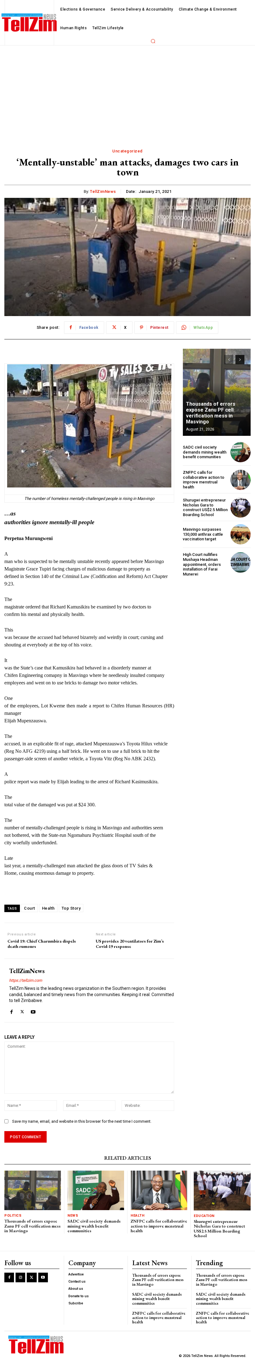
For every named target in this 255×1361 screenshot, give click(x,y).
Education (204, 1216)
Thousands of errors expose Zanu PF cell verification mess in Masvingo (210, 413)
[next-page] (239, 359)
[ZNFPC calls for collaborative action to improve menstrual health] (240, 480)
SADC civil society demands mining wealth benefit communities (204, 452)
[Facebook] (11, 1010)
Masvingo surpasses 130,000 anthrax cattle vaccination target (203, 534)
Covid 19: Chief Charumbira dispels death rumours (41, 944)
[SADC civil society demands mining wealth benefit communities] (240, 452)
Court (29, 908)
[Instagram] (20, 1277)
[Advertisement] (127, 92)
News (72, 1215)
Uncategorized (127, 151)
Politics (12, 1215)
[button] (153, 41)
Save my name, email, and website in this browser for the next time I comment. (81, 1121)
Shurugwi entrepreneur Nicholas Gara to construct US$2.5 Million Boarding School (205, 507)
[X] (22, 1010)
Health (48, 908)
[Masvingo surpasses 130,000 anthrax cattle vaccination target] (240, 534)
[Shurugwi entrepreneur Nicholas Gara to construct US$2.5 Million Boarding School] (240, 507)
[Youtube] (33, 1010)
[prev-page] (228, 359)
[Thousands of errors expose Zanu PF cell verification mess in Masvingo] (217, 392)
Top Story (71, 908)
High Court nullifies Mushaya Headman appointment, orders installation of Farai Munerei (202, 564)
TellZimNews (103, 191)
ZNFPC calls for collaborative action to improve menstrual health (203, 479)
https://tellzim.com (25, 980)
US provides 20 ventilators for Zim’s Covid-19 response (130, 944)
